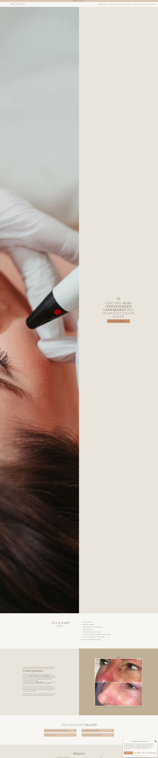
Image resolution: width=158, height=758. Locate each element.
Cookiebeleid (135, 755)
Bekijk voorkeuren (149, 752)
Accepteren (128, 752)
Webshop (145, 4)
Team (149, 4)
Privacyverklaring (143, 755)
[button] (155, 741)
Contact (153, 4)
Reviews (140, 4)
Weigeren (137, 752)
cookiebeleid (126, 749)
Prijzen (135, 4)
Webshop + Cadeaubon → (79, 0)
